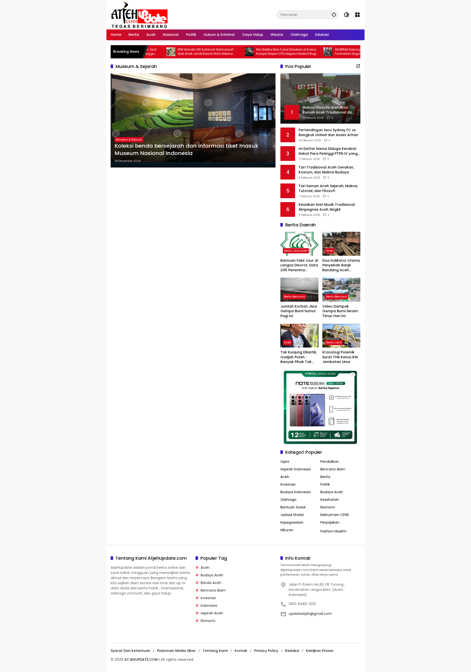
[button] (334, 15)
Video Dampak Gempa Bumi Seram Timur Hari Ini (340, 311)
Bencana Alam (332, 469)
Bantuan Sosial (292, 507)
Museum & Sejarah (129, 140)
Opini (284, 461)
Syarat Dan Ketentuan (130, 650)
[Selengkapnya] (358, 66)
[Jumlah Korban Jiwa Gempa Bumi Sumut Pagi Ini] (299, 289)
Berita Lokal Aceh (295, 251)
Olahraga (288, 499)
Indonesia (209, 605)
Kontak (241, 650)
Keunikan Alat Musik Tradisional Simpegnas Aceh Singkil (327, 207)
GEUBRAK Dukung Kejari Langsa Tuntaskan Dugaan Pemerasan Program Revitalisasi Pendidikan (344, 52)
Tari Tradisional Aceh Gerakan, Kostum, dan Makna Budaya (326, 170)
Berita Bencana (294, 296)
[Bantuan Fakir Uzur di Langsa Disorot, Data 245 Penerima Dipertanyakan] (299, 244)
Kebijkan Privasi (319, 650)
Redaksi (292, 650)
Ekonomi (327, 507)
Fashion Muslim (333, 531)
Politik (325, 484)
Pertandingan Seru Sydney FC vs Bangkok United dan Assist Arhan (328, 132)
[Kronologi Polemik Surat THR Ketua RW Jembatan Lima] (341, 336)
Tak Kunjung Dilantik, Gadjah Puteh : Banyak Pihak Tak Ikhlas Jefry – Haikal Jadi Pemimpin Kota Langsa (298, 357)
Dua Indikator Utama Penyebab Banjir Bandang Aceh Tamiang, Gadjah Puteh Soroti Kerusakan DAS (341, 265)
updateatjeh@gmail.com (310, 613)
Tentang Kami (215, 650)
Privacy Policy (266, 650)
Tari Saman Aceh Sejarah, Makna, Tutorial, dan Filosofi (328, 188)
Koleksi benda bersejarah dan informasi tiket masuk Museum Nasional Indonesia (186, 149)
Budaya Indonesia (295, 492)
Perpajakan (329, 522)
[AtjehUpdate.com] (139, 14)
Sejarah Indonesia (295, 469)
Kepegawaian (291, 522)
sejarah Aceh (212, 613)
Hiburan (286, 530)
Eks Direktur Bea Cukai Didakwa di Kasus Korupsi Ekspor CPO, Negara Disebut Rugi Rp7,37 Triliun (266, 52)
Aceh (329, 251)
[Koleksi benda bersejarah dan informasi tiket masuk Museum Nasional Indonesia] (193, 120)
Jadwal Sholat (292, 514)
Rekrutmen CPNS (334, 514)
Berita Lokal (334, 342)
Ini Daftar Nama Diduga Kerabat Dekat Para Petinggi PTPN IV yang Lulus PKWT (328, 151)
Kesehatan (329, 499)
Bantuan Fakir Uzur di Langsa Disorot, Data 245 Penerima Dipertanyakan (299, 265)
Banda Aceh (211, 582)
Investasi (287, 484)
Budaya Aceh (331, 492)
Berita (325, 476)
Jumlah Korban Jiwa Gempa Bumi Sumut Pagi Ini (298, 311)
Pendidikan (329, 461)
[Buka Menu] (357, 15)
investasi (208, 597)
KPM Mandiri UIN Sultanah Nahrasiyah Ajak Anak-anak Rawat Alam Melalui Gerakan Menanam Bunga (185, 52)
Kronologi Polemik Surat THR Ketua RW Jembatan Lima (340, 357)
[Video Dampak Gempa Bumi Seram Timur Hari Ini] (341, 289)
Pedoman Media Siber (176, 650)
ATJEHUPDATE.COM (141, 659)
